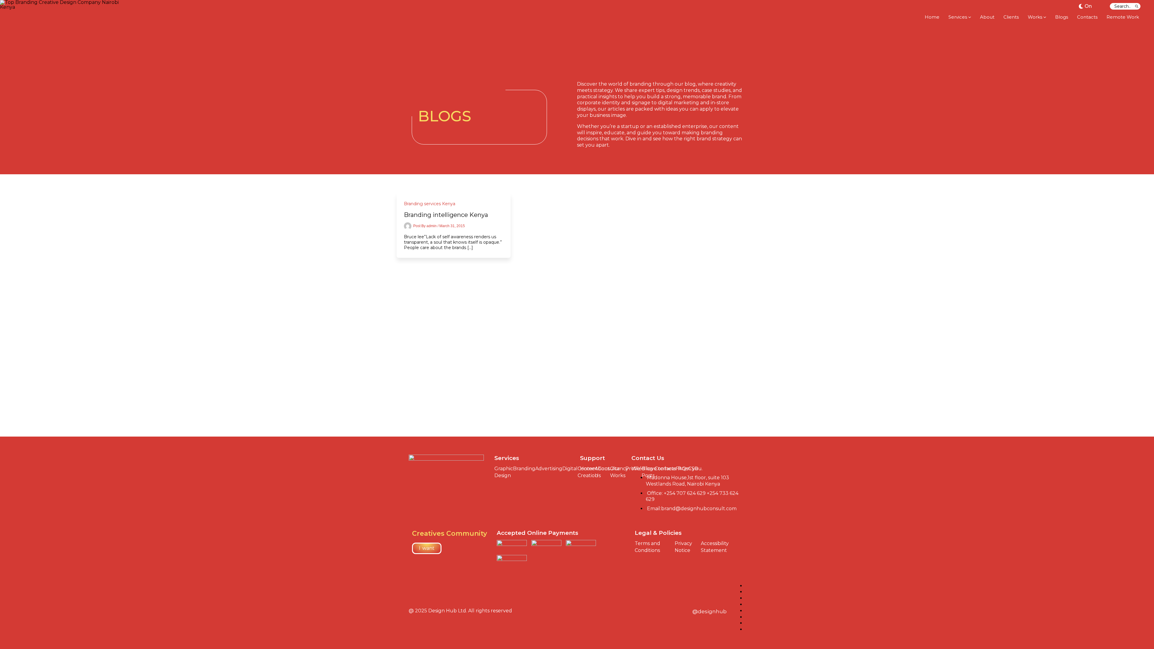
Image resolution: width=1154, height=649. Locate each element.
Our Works (617, 472)
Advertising (548, 468)
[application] (969, 17)
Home (587, 468)
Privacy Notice (683, 547)
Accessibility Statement (715, 547)
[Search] (1137, 6)
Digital (570, 468)
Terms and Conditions (647, 547)
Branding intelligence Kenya (446, 214)
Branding (524, 468)
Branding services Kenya (429, 203)
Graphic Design (503, 472)
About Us (602, 472)
